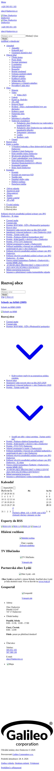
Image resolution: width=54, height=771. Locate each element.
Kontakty (10, 170)
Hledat (4, 295)
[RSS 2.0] (25, 526)
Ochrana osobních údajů (22, 74)
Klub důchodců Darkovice (23, 160)
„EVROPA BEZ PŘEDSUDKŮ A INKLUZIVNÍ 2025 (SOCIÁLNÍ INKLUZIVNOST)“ (27, 470)
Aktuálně (10, 46)
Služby (14, 116)
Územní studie (12, 322)
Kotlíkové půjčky (19, 78)
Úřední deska (17, 57)
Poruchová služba (19, 184)
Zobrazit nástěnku (27, 545)
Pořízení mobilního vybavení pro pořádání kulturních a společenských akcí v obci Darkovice (29, 452)
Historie (15, 90)
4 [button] (13, 509)
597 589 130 (11, 652)
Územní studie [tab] (12, 220)
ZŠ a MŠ (15, 102)
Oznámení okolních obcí (22, 53)
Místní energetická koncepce (18, 474)
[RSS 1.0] (16, 526)
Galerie (15, 97)
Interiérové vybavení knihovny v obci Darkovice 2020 (28, 385)
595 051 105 (11, 650)
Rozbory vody (23, 137)
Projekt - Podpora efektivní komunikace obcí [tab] (24, 237)
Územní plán (11, 324)
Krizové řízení (17, 104)
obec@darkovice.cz (14, 659)
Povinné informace (19, 62)
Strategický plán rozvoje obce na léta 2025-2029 (26, 383)
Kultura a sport (18, 111)
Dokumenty (16, 67)
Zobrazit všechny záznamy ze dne (26, 515)
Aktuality (15, 48)
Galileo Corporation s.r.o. (22, 754)
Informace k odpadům (21, 118)
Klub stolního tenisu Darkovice (24, 153)
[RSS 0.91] (6, 526)
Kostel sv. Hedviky (19, 100)
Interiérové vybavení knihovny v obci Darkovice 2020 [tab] (28, 232)
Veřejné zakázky (18, 76)
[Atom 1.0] (36, 526)
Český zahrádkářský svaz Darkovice (27, 158)
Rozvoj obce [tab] (11, 227)
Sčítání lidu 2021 (19, 81)
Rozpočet (15, 69)
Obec (8, 88)
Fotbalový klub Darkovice (22, 151)
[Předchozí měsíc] (2, 488)
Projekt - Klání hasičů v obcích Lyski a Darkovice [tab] (27, 239)
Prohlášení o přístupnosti (11, 768)
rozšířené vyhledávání (10, 41)
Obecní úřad (11, 55)
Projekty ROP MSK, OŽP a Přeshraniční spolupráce (28, 326)
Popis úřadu (16, 60)
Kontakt (15, 172)
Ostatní (14, 139)
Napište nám (17, 177)
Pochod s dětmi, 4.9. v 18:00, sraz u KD (29, 513)
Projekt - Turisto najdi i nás (17, 387)
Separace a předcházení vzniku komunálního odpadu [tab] (28, 272)
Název (3, 289)
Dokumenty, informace (26, 132)
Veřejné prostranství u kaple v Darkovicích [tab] (24, 244)
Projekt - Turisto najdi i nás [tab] (17, 235)
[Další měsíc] (14, 488)
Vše (2, 297)
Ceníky (20, 135)
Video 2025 (21, 95)
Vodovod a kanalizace (21, 121)
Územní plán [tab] (11, 223)
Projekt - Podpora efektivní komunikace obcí (24, 441)
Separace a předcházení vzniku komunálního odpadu (28, 476)
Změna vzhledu (7, 763)
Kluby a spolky (12, 144)
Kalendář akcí (17, 50)
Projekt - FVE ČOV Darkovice (19, 446)
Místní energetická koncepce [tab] (18, 270)
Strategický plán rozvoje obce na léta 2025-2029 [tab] (26, 230)
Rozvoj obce (11, 142)
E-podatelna (16, 64)
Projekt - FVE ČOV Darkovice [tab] (19, 242)
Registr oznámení (19, 71)
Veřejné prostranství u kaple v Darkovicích (24, 448)
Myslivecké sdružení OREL (23, 156)
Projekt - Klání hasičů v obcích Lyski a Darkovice (27, 444)
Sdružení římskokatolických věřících (27, 163)
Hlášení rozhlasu (18, 182)
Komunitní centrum (20, 165)
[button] (29, 373)
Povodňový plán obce (21, 85)
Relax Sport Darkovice (21, 168)
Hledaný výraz (32, 36)
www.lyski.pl (44, 581)
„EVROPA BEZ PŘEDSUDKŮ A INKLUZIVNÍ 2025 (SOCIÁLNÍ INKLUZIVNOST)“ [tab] (27, 266)
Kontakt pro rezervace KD (23, 175)
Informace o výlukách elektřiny (24, 83)
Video (14, 92)
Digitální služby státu (20, 179)
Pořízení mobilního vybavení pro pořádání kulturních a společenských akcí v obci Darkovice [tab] (29, 247)
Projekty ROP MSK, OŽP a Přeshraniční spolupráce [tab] (28, 225)
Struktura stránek (22, 763)
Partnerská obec (18, 114)
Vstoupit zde (27, 562)
